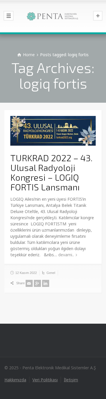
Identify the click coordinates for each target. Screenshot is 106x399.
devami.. (66, 254)
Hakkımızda (15, 380)
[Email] (29, 283)
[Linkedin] (45, 283)
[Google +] (37, 283)
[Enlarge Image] (53, 131)
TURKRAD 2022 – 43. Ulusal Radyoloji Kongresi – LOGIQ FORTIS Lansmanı (51, 172)
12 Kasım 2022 (26, 273)
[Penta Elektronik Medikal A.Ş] (53, 16)
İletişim (71, 380)
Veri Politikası (45, 380)
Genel (51, 273)
